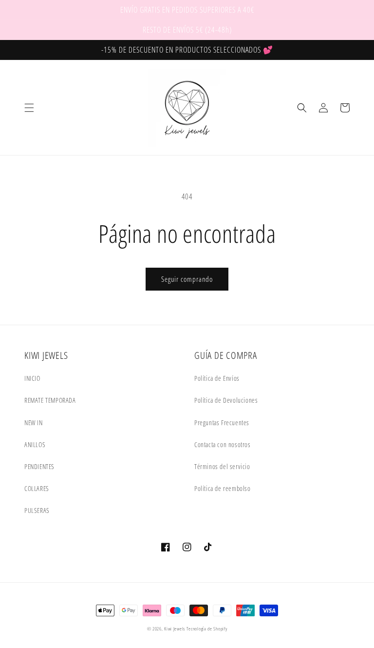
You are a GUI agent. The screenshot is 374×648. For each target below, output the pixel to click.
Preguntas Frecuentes (221, 422)
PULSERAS (37, 510)
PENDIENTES (39, 466)
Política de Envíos (217, 378)
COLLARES (36, 488)
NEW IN (33, 422)
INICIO (32, 378)
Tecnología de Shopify (207, 628)
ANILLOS (34, 444)
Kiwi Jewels (174, 628)
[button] (29, 107)
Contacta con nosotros (222, 444)
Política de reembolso (222, 488)
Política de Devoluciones (226, 400)
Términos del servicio (222, 466)
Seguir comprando (187, 279)
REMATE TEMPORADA (50, 400)
